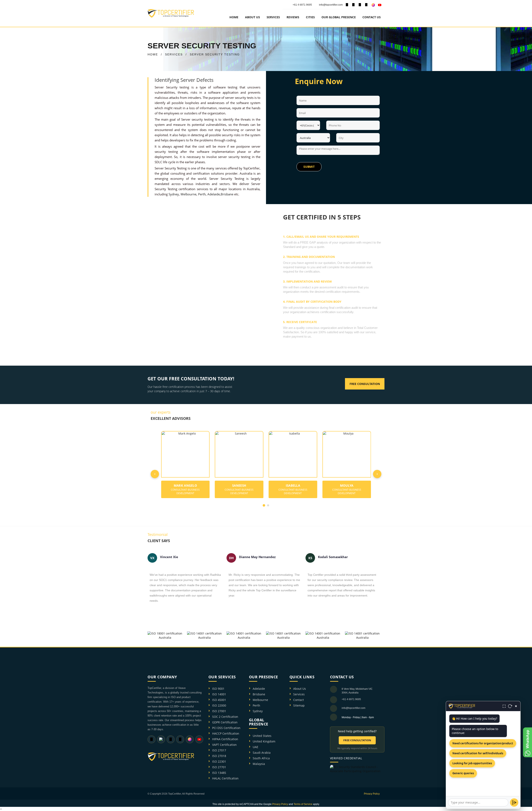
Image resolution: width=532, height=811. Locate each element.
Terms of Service (303, 804)
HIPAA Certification (225, 739)
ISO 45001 (219, 700)
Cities (310, 17)
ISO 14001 (219, 694)
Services (299, 694)
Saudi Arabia (262, 753)
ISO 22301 (219, 761)
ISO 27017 (219, 750)
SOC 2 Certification (225, 717)
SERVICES (174, 54)
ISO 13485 (219, 773)
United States (262, 736)
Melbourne (188, 194)
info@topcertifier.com (330, 4)
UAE (255, 747)
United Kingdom (264, 741)
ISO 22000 (219, 705)
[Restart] (510, 706)
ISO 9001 (218, 689)
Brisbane (227, 194)
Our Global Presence (338, 17)
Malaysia (259, 764)
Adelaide (213, 194)
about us (252, 17)
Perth (202, 194)
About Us (299, 689)
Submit (309, 167)
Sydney (174, 194)
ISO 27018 (219, 756)
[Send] (514, 802)
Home (233, 17)
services (273, 17)
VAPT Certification (224, 745)
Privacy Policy (372, 793)
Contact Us (371, 17)
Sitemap (299, 705)
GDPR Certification (225, 722)
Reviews (293, 17)
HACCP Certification (225, 733)
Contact (298, 700)
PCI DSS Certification (226, 728)
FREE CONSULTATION (357, 740)
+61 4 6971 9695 (302, 4)
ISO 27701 (219, 767)
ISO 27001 (219, 711)
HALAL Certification (225, 778)
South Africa (261, 758)
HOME (153, 54)
